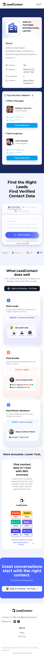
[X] (18, 621)
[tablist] (22, 209)
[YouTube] (14, 621)
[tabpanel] (22, 231)
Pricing (22, 636)
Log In (39, 4)
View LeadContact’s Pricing (21, 544)
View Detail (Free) (22, 125)
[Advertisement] (23, 13)
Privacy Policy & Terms (22, 653)
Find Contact (24, 235)
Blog (22, 632)
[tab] (14, 207)
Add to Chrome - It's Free (24, 288)
